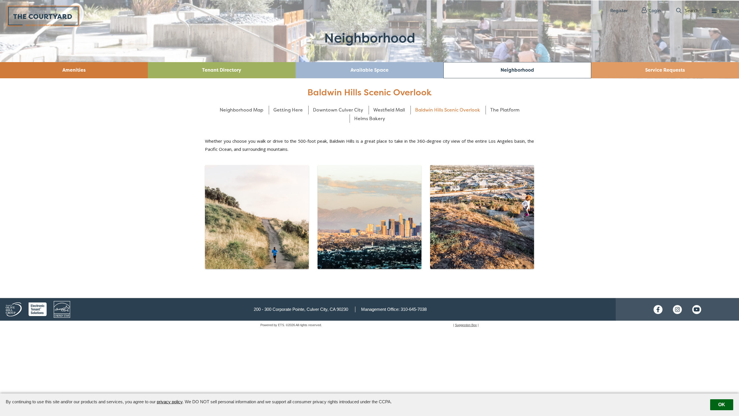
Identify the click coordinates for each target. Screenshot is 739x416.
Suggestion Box (466, 325)
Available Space (369, 70)
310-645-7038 (414, 309)
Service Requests (665, 70)
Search (691, 10)
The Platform (505, 110)
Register (619, 11)
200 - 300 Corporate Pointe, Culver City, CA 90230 (301, 309)
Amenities (74, 70)
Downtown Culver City (338, 110)
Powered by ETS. (272, 325)
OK (721, 404)
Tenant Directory (221, 70)
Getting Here (288, 110)
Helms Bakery (369, 118)
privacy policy (169, 401)
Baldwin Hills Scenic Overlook (447, 110)
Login (654, 11)
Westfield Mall (389, 110)
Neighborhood (517, 70)
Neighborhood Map (241, 110)
